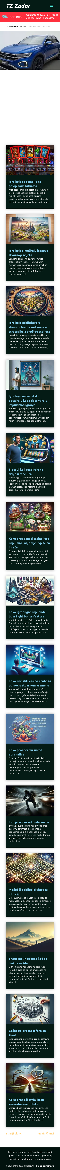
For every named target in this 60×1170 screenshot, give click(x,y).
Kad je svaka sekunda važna (29, 822)
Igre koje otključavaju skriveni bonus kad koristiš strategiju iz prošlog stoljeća (29, 327)
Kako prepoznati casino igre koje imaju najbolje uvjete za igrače (29, 543)
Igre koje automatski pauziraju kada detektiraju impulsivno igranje (28, 400)
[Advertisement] (30, 102)
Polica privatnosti (45, 1165)
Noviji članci (46, 1133)
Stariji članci (14, 1133)
